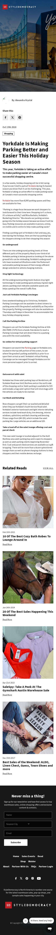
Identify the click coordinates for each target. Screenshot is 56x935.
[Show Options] (39, 824)
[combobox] (16, 824)
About (6, 866)
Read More (7, 544)
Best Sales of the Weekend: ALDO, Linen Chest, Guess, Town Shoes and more (28, 765)
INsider (32, 861)
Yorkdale (32, 186)
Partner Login (46, 866)
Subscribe (16, 842)
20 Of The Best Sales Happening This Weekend (28, 613)
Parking (28, 347)
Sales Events (28, 856)
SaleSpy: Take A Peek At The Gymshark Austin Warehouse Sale (26, 689)
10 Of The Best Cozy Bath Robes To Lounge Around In (27, 538)
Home (16, 856)
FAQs (33, 866)
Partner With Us (20, 866)
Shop (23, 861)
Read (40, 856)
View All (48, 468)
